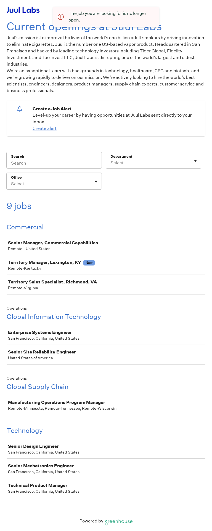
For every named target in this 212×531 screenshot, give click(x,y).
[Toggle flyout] (195, 160)
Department (121, 156)
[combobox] (110, 163)
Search (17, 156)
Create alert (45, 128)
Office (16, 177)
